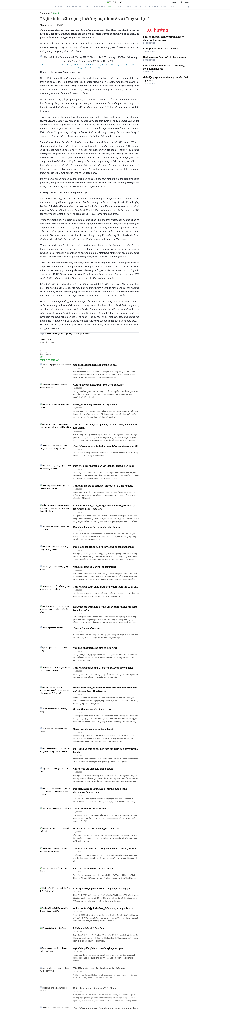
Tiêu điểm (58, 7)
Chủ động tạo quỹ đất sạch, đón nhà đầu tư (96, 527)
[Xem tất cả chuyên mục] (188, 6)
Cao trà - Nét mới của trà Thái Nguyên (93, 868)
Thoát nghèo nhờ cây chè (86, 627)
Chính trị (87, 7)
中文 (180, 2)
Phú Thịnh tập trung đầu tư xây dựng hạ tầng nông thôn (103, 546)
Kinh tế (111, 7)
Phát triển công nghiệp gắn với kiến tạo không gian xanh (103, 465)
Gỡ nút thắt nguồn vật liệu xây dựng (93, 709)
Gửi (41, 357)
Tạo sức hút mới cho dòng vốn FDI (91, 808)
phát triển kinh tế (87, 334)
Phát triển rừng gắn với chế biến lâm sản (165, 57)
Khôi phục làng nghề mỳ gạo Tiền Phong (94, 988)
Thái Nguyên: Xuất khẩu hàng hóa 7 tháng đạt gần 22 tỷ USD (105, 586)
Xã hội (128, 7)
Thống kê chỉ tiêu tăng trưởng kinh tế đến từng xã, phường (105, 848)
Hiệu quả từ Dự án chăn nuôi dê (160, 48)
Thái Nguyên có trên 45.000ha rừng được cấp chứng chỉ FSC (105, 445)
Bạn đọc (172, 7)
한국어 (186, 2)
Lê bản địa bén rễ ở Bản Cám (89, 928)
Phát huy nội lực (58, 334)
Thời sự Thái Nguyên (73, 7)
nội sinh (48, 334)
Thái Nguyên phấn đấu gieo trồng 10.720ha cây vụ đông (103, 667)
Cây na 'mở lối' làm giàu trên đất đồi (93, 768)
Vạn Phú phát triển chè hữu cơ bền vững (95, 647)
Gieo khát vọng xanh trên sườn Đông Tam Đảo (98, 384)
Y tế (135, 7)
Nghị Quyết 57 (99, 7)
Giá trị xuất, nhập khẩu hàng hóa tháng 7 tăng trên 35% (103, 908)
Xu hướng (157, 30)
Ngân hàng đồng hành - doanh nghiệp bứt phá (98, 948)
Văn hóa (119, 7)
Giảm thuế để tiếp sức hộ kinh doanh (93, 728)
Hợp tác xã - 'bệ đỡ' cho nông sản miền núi (96, 828)
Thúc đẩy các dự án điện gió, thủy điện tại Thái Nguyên (103, 485)
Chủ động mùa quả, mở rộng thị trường (94, 566)
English (174, 2)
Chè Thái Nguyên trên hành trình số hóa (95, 364)
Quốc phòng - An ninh (158, 7)
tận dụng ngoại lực (72, 334)
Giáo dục (143, 7)
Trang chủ (45, 13)
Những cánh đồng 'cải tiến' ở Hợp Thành (95, 404)
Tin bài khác (49, 360)
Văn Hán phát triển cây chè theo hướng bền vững (100, 968)
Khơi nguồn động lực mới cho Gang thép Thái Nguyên (102, 888)
